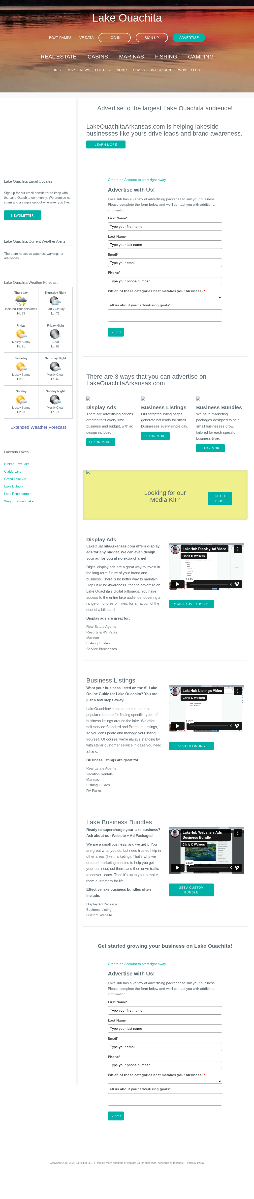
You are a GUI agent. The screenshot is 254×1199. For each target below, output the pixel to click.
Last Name (117, 236)
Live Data (85, 38)
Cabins (98, 57)
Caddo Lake (12, 471)
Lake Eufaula (13, 486)
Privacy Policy (195, 1162)
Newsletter (22, 215)
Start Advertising (191, 604)
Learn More (106, 144)
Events (121, 70)
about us (118, 1162)
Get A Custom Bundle (191, 890)
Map (71, 70)
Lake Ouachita (127, 18)
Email (113, 255)
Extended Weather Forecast (38, 427)
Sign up (152, 38)
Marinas (131, 57)
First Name (117, 218)
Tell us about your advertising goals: (139, 305)
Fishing (166, 57)
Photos (102, 70)
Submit (115, 332)
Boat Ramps (60, 38)
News (85, 70)
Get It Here (220, 498)
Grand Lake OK (15, 479)
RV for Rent (161, 70)
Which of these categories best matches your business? (156, 291)
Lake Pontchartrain (17, 494)
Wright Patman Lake (18, 501)
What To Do (189, 70)
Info (58, 70)
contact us (133, 1162)
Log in (115, 38)
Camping (201, 57)
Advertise (189, 38)
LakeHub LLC (84, 1162)
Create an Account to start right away (137, 180)
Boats (139, 70)
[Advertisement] (38, 135)
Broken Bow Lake (17, 464)
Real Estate (59, 57)
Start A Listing (191, 746)
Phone (114, 273)
